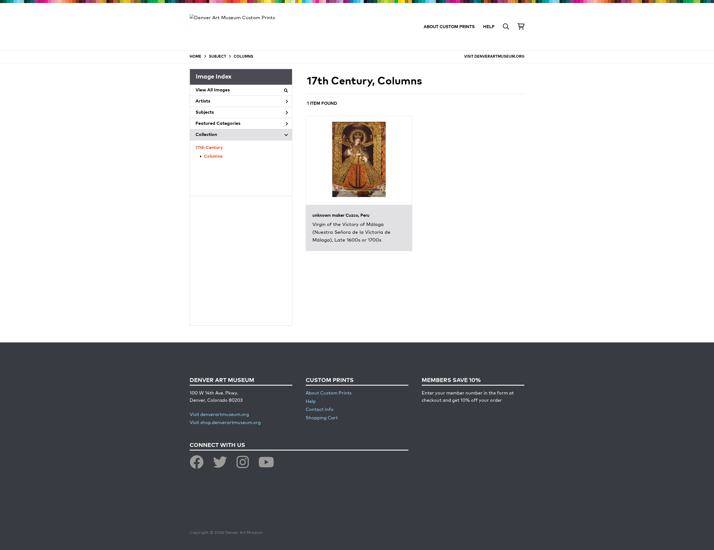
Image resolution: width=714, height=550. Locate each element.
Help (311, 402)
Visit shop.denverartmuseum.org (225, 423)
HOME (195, 57)
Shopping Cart (322, 418)
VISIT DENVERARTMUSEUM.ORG (494, 57)
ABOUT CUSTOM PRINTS (449, 27)
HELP (489, 27)
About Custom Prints (329, 393)
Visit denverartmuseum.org (219, 415)
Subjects (205, 112)
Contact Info (320, 410)
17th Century (209, 148)
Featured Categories (218, 123)
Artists (203, 101)
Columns (213, 156)
